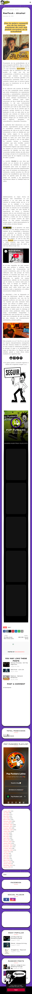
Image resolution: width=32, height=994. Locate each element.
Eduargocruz (19, 651)
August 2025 (6, 831)
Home (4, 9)
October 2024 (7, 848)
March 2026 (6, 819)
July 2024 (6, 853)
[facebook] (6, 899)
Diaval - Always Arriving (19, 943)
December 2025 (7, 825)
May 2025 (6, 836)
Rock (8, 9)
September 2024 (8, 850)
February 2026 (7, 821)
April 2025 (6, 838)
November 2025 (7, 826)
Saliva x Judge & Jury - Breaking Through (18, 965)
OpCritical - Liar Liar (17, 669)
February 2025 (7, 841)
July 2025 (6, 833)
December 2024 (7, 845)
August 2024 (6, 852)
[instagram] (13, 899)
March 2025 (6, 840)
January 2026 (7, 823)
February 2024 (7, 862)
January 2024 (7, 864)
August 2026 (7, 811)
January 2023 (7, 867)
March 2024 (6, 860)
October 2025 (7, 828)
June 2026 (6, 814)
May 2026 (6, 816)
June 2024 (6, 855)
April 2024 (6, 858)
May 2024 (6, 857)
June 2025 (6, 835)
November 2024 (7, 847)
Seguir (16, 989)
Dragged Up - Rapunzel (18, 949)
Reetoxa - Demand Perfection (17, 676)
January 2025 (7, 843)
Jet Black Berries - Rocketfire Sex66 (17, 937)
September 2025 (8, 830)
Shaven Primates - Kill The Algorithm (19, 663)
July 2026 (6, 813)
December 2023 (7, 865)
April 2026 (6, 818)
